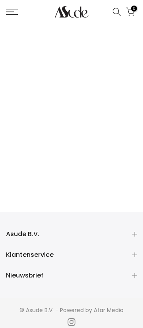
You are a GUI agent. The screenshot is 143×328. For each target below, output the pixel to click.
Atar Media (109, 310)
